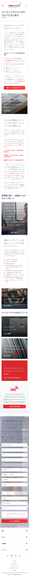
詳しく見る (14, 232)
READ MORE (7, 111)
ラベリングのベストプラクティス (12, 377)
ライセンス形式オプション (15, 71)
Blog (14, 561)
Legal (14, 570)
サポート (4, 537)
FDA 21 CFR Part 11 (10, 263)
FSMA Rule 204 (18, 270)
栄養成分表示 (19, 278)
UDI (16, 261)
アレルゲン (12, 278)
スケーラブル (12, 165)
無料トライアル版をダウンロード (14, 88)
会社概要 (4, 543)
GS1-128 (15, 259)
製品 (3, 531)
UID (19, 272)
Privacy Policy (14, 568)
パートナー (4, 550)
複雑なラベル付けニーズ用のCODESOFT (14, 160)
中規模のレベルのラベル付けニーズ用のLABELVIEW (13, 155)
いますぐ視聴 (7, 333)
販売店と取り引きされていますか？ (10, 489)
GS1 (7, 259)
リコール (8, 40)
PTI (7, 282)
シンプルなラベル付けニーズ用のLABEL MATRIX (13, 151)
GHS (7, 268)
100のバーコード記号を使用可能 (14, 58)
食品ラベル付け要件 (13, 276)
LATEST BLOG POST (14, 406)
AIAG (22, 274)
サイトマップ (14, 565)
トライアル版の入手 (14, 521)
